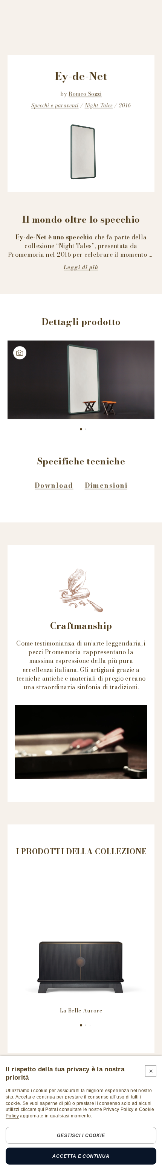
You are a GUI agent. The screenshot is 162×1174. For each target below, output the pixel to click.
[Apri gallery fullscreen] (81, 379)
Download (54, 485)
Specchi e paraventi (55, 105)
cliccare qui (32, 1109)
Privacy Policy (118, 1109)
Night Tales (99, 105)
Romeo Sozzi (85, 94)
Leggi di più (81, 267)
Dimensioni (106, 485)
